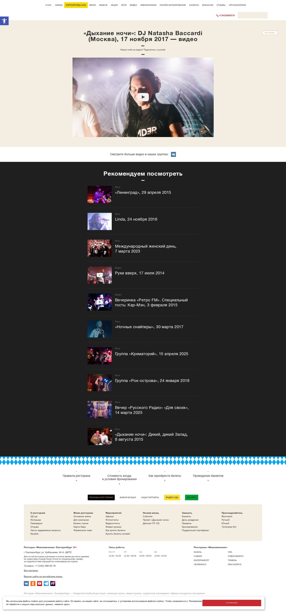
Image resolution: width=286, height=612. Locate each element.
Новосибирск (235, 556)
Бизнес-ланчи (80, 523)
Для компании (81, 519)
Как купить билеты (115, 530)
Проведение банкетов (208, 475)
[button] (4, 21)
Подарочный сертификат (195, 530)
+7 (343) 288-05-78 (45, 566)
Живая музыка (128, 497)
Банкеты (194, 5)
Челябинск (200, 564)
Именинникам (148, 5)
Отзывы (221, 5)
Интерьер (35, 519)
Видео (133, 5)
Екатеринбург (201, 560)
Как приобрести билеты (165, 475)
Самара (198, 556)
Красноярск (234, 564)
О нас (48, 5)
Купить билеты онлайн (118, 533)
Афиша (59, 5)
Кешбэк (103, 5)
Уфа (230, 552)
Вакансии (207, 5)
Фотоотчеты (112, 519)
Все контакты (31, 570)
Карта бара (79, 526)
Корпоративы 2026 (76, 5)
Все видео (270, 33)
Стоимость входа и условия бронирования (119, 477)
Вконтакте (227, 516)
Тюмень (232, 560)
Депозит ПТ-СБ (151, 523)
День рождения (190, 519)
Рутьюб (226, 519)
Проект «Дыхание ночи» (156, 519)
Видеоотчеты (113, 523)
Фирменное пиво (82, 530)
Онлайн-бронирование (173, 5)
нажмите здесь (62, 604)
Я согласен (231, 603)
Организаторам (237, 5)
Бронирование (190, 526)
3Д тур (33, 516)
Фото (124, 5)
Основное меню (82, 516)
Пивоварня (36, 523)
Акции (114, 5)
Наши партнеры (150, 497)
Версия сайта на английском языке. (43, 576)
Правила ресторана (76, 475)
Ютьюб (225, 523)
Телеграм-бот (229, 526)
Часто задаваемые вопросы (45, 530)
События (147, 516)
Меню (92, 5)
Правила (186, 523)
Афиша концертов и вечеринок (188, 593)
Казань (198, 552)
